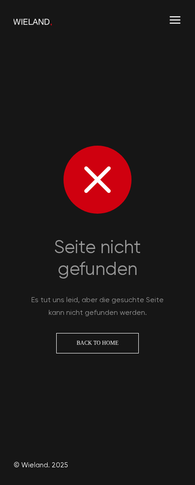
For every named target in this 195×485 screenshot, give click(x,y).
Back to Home (97, 343)
